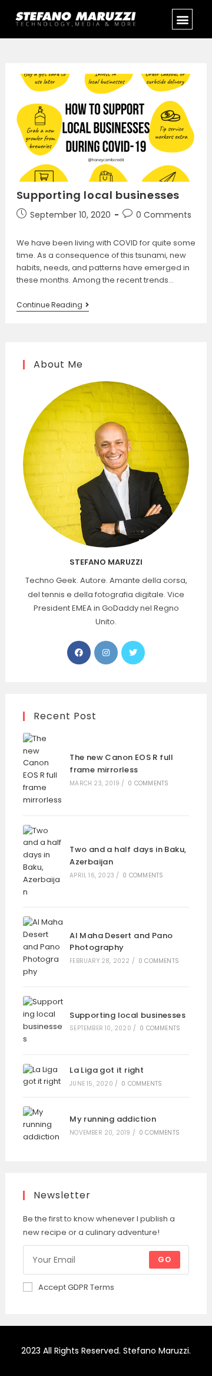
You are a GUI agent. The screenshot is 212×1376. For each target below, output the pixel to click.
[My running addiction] (43, 1124)
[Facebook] (79, 652)
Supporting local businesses (98, 195)
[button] (182, 19)
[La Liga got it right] (43, 1076)
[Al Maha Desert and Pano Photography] (43, 947)
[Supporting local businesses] (43, 1020)
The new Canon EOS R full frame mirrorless (121, 763)
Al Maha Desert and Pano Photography (121, 942)
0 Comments (163, 215)
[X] (133, 652)
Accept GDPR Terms (76, 1287)
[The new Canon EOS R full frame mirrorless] (43, 770)
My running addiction (112, 1119)
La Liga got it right (106, 1070)
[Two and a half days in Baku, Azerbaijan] (43, 862)
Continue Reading (52, 305)
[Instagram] (106, 652)
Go (164, 1259)
